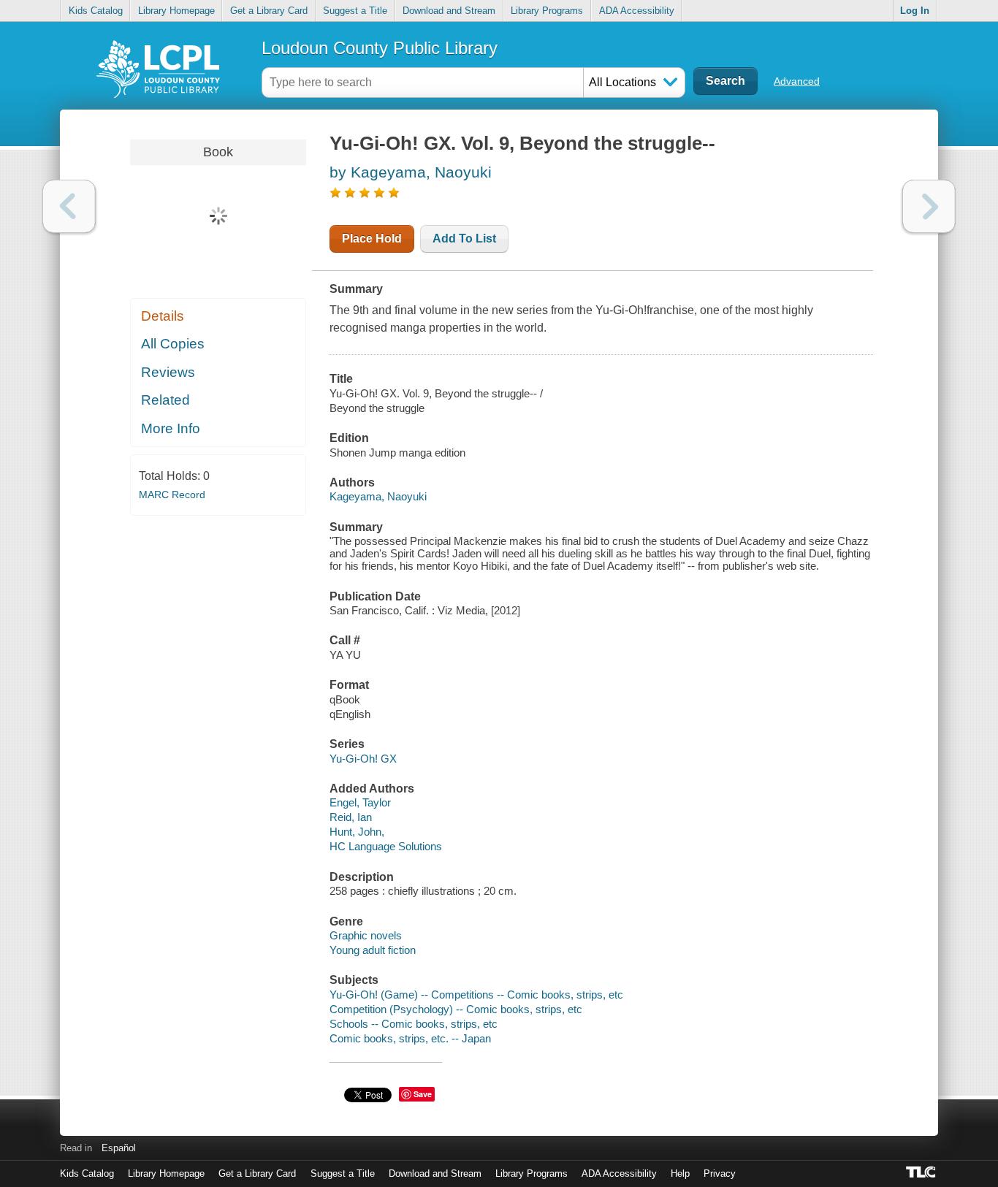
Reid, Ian (351, 817)
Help (680, 1173)
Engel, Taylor (360, 802)
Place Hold (372, 238)
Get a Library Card (269, 10)
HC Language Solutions (386, 846)
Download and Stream (449, 10)
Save (423, 1093)
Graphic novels (366, 935)
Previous (69, 206)
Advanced (797, 81)
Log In (914, 10)
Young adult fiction (373, 950)
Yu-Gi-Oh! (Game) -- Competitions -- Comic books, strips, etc (476, 994)
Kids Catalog (96, 10)
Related (165, 400)
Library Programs (547, 10)
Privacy (720, 1173)
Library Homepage (176, 10)
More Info (170, 428)
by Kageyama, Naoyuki (411, 172)
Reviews (168, 372)
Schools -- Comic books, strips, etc (414, 1024)
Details (162, 316)
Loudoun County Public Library (380, 48)
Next (929, 206)
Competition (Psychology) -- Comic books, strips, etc (456, 1009)
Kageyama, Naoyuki (378, 496)
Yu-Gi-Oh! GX (363, 758)
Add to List (464, 238)
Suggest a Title (355, 10)
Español (119, 1147)
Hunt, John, (357, 831)
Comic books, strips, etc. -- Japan (410, 1038)
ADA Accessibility (636, 10)
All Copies (173, 343)
